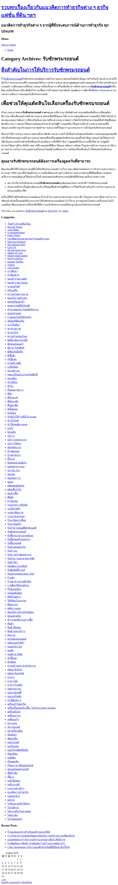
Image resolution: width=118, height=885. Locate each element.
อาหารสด (12, 681)
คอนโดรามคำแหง (17, 298)
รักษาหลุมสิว (14, 524)
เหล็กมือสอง (13, 780)
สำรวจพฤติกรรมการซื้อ (20, 620)
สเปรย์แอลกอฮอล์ (16, 639)
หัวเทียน (11, 662)
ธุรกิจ (10, 428)
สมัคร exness (14, 608)
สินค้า (10, 623)
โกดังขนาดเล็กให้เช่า (18, 803)
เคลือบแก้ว (13, 719)
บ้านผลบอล (13, 451)
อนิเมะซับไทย (14, 669)
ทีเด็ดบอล (12, 409)
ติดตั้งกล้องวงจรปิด (17, 340)
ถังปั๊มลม (12, 359)
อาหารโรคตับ (14, 685)
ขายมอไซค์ (13, 286)
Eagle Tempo (13, 235)
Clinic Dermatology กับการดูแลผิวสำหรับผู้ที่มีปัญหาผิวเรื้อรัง (38, 847)
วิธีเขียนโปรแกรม (16, 600)
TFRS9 (11, 265)
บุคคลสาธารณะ (16, 466)
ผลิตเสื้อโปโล (14, 489)
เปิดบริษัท (12, 754)
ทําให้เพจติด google (17, 424)
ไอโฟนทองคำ (14, 819)
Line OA (11, 247)
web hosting (13, 267)
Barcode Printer (15, 227)
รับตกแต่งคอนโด (16, 547)
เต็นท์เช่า (12, 734)
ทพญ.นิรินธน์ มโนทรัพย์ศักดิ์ (22, 374)
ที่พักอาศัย (12, 401)
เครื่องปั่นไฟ (13, 711)
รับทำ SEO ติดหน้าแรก (19, 554)
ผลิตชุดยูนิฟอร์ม (15, 485)
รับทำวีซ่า (12, 562)
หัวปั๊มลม (12, 658)
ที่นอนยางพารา (15, 390)
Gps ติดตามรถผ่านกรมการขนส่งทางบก (28, 238)
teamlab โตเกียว (15, 262)
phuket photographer (17, 255)
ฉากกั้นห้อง (13, 325)
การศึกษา (12, 271)
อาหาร (11, 677)
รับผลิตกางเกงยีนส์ (17, 566)
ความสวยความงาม (17, 294)
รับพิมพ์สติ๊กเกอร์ (16, 570)
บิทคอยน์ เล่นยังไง (17, 462)
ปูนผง (10, 482)
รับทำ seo (12, 551)
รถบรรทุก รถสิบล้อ (17, 505)
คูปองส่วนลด (14, 313)
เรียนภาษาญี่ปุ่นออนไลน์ (20, 765)
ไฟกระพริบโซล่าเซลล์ (19, 811)
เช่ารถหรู (12, 723)
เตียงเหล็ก (12, 738)
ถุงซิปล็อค (12, 367)
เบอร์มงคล (13, 746)
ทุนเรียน (11, 413)
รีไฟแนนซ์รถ (14, 589)
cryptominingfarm (16, 232)
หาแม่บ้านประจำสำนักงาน (21, 665)
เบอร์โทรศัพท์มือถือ (17, 750)
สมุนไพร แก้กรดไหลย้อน (20, 612)
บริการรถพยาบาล (16, 439)
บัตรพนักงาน (14, 447)
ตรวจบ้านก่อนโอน (17, 336)
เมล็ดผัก (11, 757)
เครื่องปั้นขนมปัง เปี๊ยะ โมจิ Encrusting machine (31, 708)
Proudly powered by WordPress (16, 882)
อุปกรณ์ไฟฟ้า (14, 696)
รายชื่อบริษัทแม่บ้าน (18, 585)
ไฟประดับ (12, 815)
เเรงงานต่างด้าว (15, 788)
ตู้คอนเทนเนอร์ (15, 344)
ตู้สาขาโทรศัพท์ (15, 347)
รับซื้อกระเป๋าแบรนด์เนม (20, 535)
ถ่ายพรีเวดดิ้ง (14, 363)
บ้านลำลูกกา (14, 455)
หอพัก (10, 650)
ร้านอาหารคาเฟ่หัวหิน (19, 581)
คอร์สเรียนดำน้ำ (16, 302)
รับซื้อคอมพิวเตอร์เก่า (18, 539)
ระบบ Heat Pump (16, 516)
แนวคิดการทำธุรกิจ (17, 792)
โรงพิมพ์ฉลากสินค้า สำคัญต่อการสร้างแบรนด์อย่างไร (36, 843)
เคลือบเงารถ (14, 715)
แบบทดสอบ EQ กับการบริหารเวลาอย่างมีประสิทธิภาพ (36, 839)
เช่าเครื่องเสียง (15, 731)
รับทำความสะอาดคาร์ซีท (21, 558)
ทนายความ (13, 370)
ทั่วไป (10, 386)
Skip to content (8, 45)
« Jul (3, 879)
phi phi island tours (16, 250)
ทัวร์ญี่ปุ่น (12, 382)
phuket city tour (15, 253)
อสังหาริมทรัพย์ (15, 673)
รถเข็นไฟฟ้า (13, 508)
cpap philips (13, 229)
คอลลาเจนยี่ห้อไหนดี (18, 305)
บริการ (11, 436)
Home (10, 50)
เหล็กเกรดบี (13, 784)
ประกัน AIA (13, 470)
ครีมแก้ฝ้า (12, 290)
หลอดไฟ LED (14, 646)
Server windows (15, 258)
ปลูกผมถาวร (14, 478)
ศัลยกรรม (12, 604)
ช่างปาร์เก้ (12, 332)
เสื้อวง (10, 777)
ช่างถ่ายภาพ (14, 328)
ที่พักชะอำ (12, 397)
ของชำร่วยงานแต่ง (17, 282)
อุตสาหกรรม (14, 688)
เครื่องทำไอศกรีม (16, 704)
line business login (16, 244)
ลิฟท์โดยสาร (14, 597)
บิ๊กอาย (11, 459)
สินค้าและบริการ (16, 631)
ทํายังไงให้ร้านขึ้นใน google (21, 416)
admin (65, 211)
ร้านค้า (11, 577)
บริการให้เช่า (14, 443)
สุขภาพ (11, 635)
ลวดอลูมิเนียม (14, 593)
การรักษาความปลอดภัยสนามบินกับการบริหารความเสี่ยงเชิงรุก (41, 835)
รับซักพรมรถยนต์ (35, 211)
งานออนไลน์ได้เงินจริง (19, 317)
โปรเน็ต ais (13, 807)
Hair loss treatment (16, 242)
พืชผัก (10, 497)
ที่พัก (9, 393)
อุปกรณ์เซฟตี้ (14, 692)
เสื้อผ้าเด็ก (12, 773)
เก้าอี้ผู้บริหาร (14, 700)
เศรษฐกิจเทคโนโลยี (18, 769)
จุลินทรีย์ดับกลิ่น (15, 321)
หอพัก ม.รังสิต (14, 654)
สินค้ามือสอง (14, 627)
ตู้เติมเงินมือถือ (15, 351)
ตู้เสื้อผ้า (11, 355)
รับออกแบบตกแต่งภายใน (20, 574)
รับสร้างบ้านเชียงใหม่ (19, 224)
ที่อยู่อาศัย (12, 405)
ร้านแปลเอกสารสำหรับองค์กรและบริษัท (28, 832)
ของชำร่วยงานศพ (17, 279)
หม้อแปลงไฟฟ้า (15, 642)
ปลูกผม (11, 474)
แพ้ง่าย (11, 800)
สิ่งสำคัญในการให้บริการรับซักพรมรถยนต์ (45, 69)
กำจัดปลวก (13, 275)
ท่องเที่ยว (12, 378)
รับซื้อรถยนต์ (14, 543)
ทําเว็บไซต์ (13, 420)
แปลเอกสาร (13, 796)
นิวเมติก (11, 432)
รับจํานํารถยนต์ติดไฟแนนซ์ (21, 528)
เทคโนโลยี (13, 742)
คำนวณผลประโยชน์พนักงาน (22, 309)
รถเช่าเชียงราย (15, 512)
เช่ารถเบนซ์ (13, 727)
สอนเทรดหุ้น (14, 616)
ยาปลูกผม (12, 501)
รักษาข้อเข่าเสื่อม (16, 520)
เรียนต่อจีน (13, 761)
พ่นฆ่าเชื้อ (12, 493)
